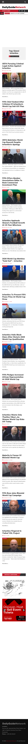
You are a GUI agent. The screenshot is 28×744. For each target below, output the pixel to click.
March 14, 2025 (6, 381)
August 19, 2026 (7, 108)
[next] (24, 610)
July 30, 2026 (6, 187)
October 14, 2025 (7, 341)
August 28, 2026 (7, 70)
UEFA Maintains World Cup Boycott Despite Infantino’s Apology (12, 142)
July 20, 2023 (6, 424)
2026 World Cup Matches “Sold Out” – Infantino (13, 260)
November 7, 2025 (7, 301)
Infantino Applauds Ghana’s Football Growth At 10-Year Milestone (13, 222)
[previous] (4, 610)
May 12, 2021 (6, 535)
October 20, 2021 (7, 497)
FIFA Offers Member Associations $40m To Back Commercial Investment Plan (12, 181)
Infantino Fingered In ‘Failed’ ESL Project (11, 532)
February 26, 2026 (7, 227)
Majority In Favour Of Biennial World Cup (12, 456)
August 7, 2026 (6, 146)
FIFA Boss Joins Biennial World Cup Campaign (13, 494)
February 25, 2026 (7, 263)
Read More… (5, 96)
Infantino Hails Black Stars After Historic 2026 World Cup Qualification (13, 337)
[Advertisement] (14, 31)
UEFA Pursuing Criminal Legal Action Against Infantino (13, 66)
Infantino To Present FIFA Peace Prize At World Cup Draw (14, 296)
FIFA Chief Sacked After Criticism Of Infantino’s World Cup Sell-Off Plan (13, 104)
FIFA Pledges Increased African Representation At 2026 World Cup (12, 377)
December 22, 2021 (7, 460)
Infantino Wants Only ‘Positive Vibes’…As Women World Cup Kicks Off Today (13, 418)
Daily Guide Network (11, 741)
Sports (7, 13)
